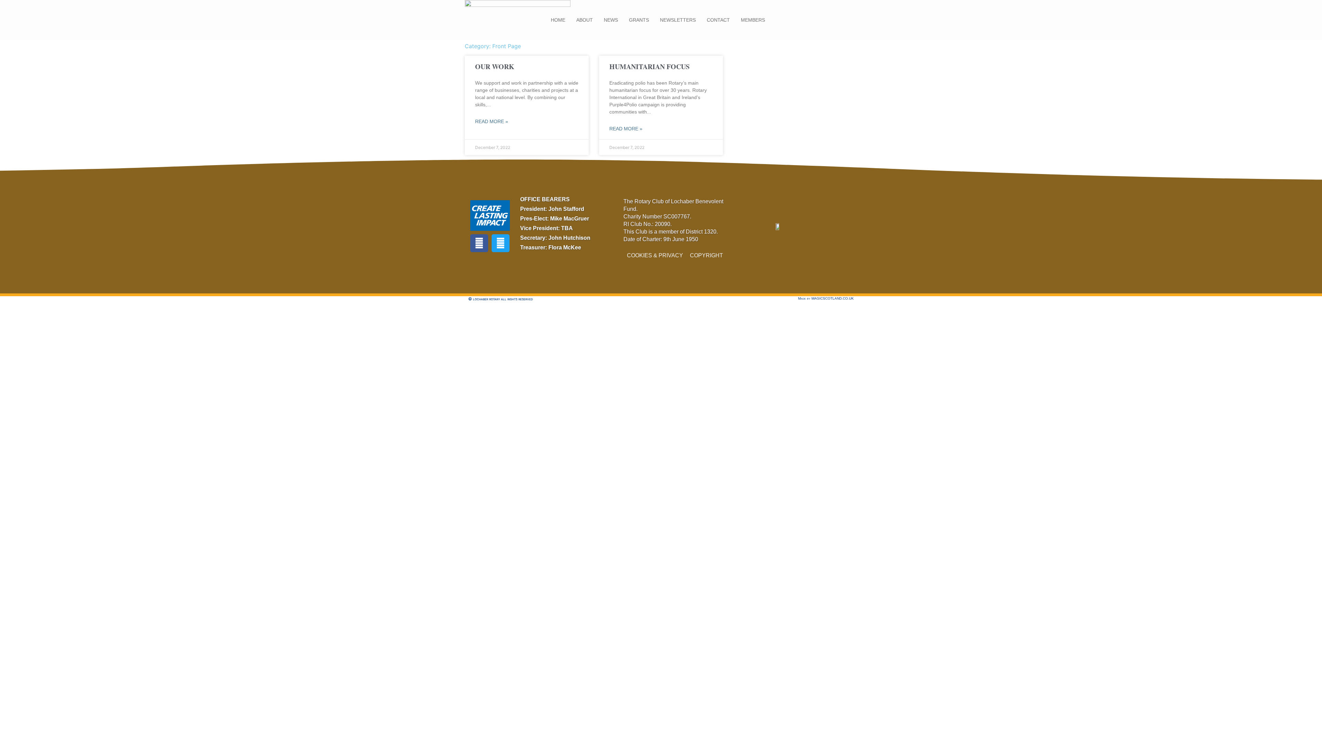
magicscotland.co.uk (832, 298)
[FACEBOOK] (479, 243)
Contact (718, 20)
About (584, 20)
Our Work (494, 67)
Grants (639, 20)
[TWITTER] (501, 243)
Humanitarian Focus (649, 67)
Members (753, 20)
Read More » (491, 121)
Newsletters (678, 20)
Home (558, 20)
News (611, 20)
